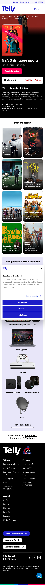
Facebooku (30, 435)
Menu (36, 9)
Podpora (26, 460)
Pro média (7, 512)
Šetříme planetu (28, 478)
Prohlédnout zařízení (22, 425)
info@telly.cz (9, 559)
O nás (5, 500)
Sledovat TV (10, 540)
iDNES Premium (9, 520)
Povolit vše (22, 302)
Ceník (5, 482)
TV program (8, 478)
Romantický (6, 19)
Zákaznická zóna (18, 2)
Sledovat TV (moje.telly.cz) (8, 487)
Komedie (35, 16)
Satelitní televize (9, 468)
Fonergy (6, 516)
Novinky (6, 508)
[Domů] (8, 9)
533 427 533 (9, 556)
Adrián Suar (11, 106)
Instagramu (16, 438)
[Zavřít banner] (41, 268)
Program (20, 16)
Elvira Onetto (30, 108)
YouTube (29, 438)
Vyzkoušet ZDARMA (14, 533)
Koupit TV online (12, 71)
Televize (11, 16)
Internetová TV (28, 464)
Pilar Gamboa (20, 108)
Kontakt (27, 2)
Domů (4, 16)
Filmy (28, 16)
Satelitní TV (27, 468)
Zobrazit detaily (32, 296)
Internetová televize (11, 464)
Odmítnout (22, 315)
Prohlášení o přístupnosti (27, 483)
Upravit (21, 309)
